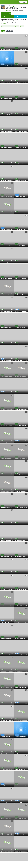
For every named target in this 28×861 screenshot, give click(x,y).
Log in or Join (22, 2)
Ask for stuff (22, 16)
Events (4, 26)
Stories (17, 26)
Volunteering (10, 26)
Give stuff (8, 16)
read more (3, 23)
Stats (23, 26)
